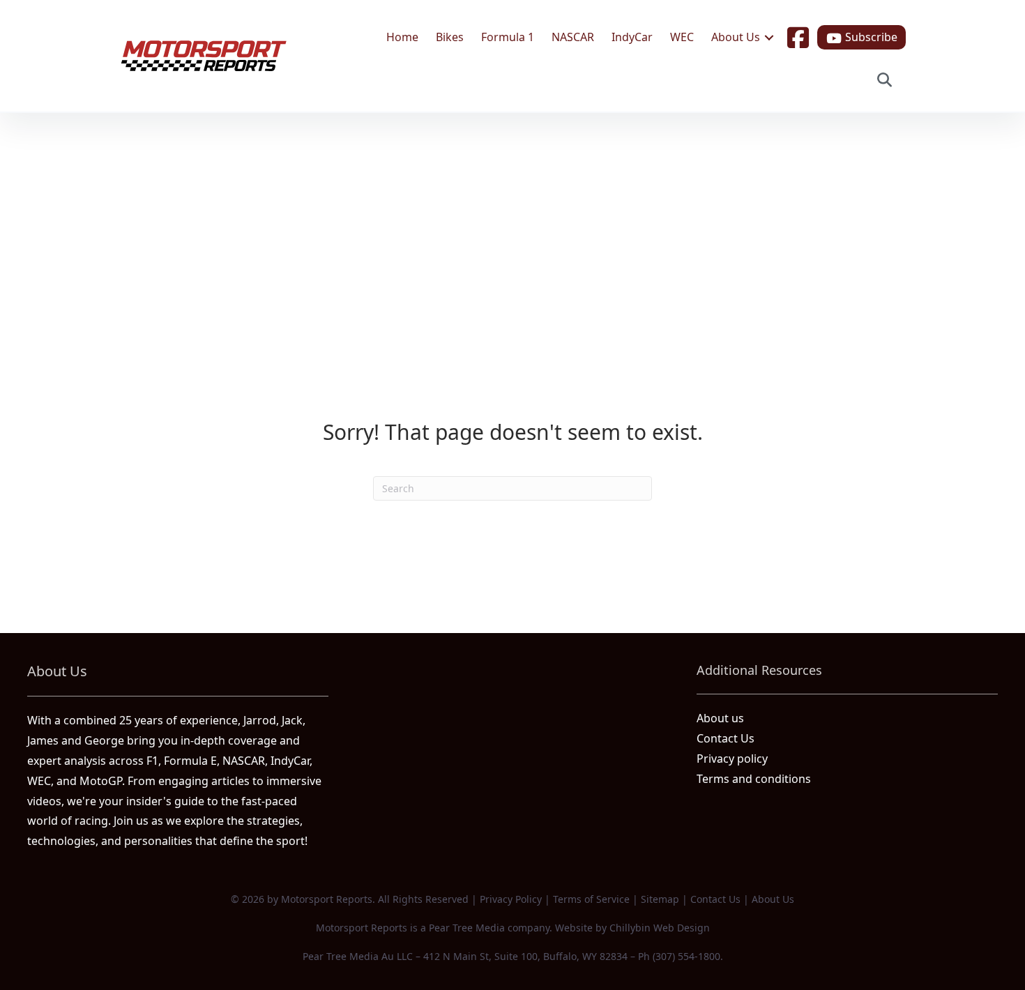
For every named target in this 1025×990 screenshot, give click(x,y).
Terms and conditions (754, 778)
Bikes (450, 37)
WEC (682, 37)
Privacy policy (732, 758)
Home (402, 37)
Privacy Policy (511, 899)
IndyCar (632, 37)
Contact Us (725, 738)
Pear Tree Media (467, 927)
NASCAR (573, 37)
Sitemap (660, 899)
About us (720, 718)
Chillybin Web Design (659, 927)
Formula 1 (507, 37)
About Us (735, 37)
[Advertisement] (512, 217)
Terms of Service (591, 899)
